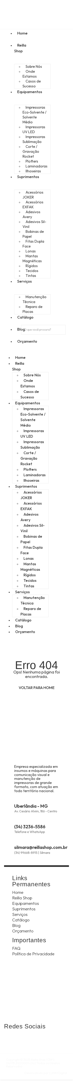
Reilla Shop (20, 48)
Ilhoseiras (33, 171)
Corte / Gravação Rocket (31, 151)
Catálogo (23, 620)
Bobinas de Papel (33, 234)
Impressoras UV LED (34, 129)
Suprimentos (26, 486)
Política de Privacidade (33, 953)
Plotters (30, 469)
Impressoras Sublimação (34, 139)
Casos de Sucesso (32, 83)
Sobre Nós (32, 375)
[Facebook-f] (31, 1038)
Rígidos (30, 575)
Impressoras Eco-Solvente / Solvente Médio (34, 114)
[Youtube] (42, 1038)
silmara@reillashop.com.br (41, 847)
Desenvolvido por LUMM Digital (46, 1073)
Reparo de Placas (32, 309)
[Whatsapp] (9, 1038)
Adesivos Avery (31, 214)
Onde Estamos (30, 74)
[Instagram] (20, 1038)
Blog (19, 625)
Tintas (31, 275)
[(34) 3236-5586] (16, 819)
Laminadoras (35, 475)
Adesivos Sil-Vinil (34, 224)
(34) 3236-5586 (29, 827)
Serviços (22, 591)
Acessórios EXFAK (33, 204)
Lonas (29, 558)
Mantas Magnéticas (32, 258)
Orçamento (25, 631)
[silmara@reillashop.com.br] (16, 840)
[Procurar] (26, 338)
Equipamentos (27, 402)
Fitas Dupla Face (33, 244)
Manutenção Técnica (34, 299)
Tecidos (30, 580)
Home (20, 357)
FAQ (16, 948)
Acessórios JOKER (33, 195)
